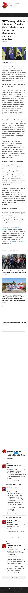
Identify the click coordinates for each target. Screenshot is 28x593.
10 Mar (16, 491)
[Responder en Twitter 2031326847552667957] (7, 572)
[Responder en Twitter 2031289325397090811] (7, 513)
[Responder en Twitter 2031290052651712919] (7, 538)
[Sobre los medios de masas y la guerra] (14, 313)
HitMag (17, 591)
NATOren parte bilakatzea (15, 241)
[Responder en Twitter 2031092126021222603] (7, 480)
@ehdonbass (10, 469)
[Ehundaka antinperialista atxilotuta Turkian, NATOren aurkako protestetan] (14, 262)
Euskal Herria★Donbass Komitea (14, 466)
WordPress (11, 591)
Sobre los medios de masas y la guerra (14, 322)
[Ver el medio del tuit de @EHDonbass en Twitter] (8, 534)
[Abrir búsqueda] (24, 15)
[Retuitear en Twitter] (6, 461)
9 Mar (16, 469)
